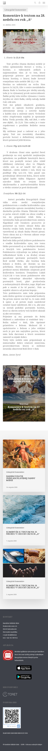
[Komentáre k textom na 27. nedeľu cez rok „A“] (24, 407)
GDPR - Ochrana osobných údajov (31, 744)
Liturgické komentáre (15, 9)
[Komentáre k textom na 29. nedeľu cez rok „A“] (24, 379)
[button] (44, 3)
